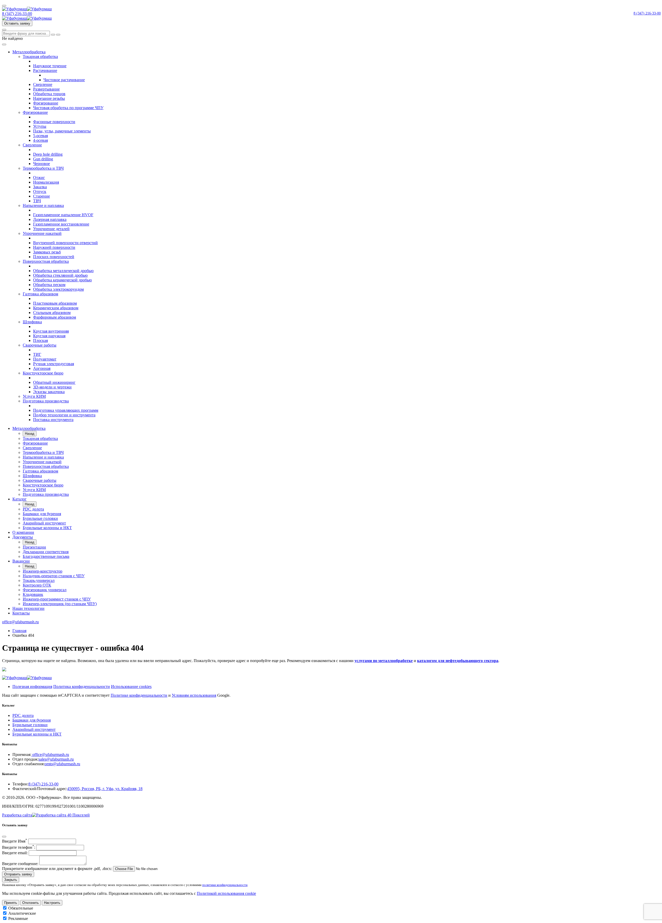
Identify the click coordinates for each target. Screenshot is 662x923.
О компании (23, 532)
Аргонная (41, 368)
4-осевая (40, 140)
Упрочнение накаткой (42, 233)
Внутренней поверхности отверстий (65, 243)
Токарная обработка (40, 56)
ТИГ (37, 354)
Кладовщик (33, 594)
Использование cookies (131, 686)
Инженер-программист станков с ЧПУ (57, 599)
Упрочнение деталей (51, 229)
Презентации (34, 547)
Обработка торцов (49, 94)
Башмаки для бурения (42, 514)
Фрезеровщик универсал (44, 590)
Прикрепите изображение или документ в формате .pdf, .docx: (57, 868)
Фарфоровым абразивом (54, 317)
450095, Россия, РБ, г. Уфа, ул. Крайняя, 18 (104, 788)
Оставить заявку (17, 23)
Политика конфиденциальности (81, 686)
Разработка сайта (17, 815)
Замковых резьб (47, 252)
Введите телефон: (18, 847)
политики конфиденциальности (224, 885)
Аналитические (22, 913)
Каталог (19, 499)
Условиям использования (194, 695)
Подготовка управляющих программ (65, 410)
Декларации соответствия (46, 552)
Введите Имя (14, 841)
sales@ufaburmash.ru (56, 759)
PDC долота (33, 509)
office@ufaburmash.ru (20, 622)
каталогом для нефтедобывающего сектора (457, 660)
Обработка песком (49, 284)
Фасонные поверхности (54, 121)
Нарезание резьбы (49, 98)
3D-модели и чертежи (52, 387)
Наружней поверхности (54, 247)
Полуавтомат (44, 359)
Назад (29, 434)
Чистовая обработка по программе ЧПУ (68, 108)
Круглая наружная (49, 336)
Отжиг (39, 177)
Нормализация (46, 182)
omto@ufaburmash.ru (62, 764)
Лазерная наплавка (49, 219)
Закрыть (10, 880)
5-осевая (40, 135)
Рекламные (18, 918)
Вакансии (21, 561)
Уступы (39, 126)
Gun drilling (43, 159)
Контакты (21, 613)
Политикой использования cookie (226, 893)
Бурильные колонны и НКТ (47, 528)
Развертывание (46, 89)
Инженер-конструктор (42, 571)
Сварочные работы (39, 345)
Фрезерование (45, 103)
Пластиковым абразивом (55, 303)
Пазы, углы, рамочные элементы (62, 131)
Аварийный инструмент (44, 523)
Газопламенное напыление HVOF (63, 215)
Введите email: (15, 853)
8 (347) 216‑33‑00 (647, 13)
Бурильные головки (40, 518)
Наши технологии (28, 608)
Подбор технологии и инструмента (64, 415)
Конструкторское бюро (43, 373)
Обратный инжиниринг (54, 382)
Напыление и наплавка (43, 205)
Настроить (52, 903)
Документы (22, 537)
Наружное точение (49, 66)
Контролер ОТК (37, 585)
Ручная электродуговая (53, 364)
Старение (41, 196)
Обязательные (20, 908)
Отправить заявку (18, 874)
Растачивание (45, 70)
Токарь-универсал (39, 580)
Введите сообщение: (20, 863)
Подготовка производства (46, 401)
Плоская (40, 340)
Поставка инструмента (53, 419)
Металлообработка (29, 52)
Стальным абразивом (52, 312)
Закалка (40, 187)
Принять (10, 903)
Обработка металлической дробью (63, 270)
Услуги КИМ (34, 396)
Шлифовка (32, 322)
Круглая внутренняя (51, 331)
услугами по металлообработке (384, 660)
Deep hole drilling (48, 154)
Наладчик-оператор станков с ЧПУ (54, 576)
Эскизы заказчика (49, 391)
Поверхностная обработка (46, 261)
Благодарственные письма (46, 556)
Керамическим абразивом (55, 308)
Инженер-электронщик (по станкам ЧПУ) (60, 604)
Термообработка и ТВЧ (43, 168)
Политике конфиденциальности (139, 695)
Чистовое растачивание (64, 80)
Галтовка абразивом (40, 294)
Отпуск (39, 191)
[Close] (4, 836)
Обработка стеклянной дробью (60, 275)
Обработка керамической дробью (62, 280)
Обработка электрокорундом (58, 289)
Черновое (41, 163)
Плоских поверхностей (53, 256)
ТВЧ (37, 201)
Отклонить (30, 903)
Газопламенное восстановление (61, 224)
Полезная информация (32, 686)
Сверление (42, 84)
